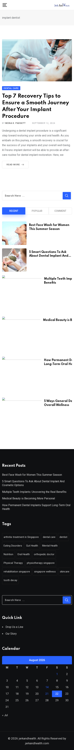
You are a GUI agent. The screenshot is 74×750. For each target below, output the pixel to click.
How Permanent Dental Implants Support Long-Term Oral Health (36, 507)
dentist (63, 537)
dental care (49, 537)
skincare (64, 571)
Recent (13, 211)
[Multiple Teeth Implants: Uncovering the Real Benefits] (21, 294)
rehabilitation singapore (17, 571)
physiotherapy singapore (41, 562)
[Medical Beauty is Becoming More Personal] (21, 334)
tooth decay (10, 580)
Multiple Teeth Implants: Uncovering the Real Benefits (34, 491)
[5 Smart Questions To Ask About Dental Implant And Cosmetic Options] (14, 260)
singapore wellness (45, 571)
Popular (37, 211)
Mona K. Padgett (15, 123)
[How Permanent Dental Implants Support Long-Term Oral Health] (21, 375)
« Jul (5, 715)
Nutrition (8, 554)
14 (47, 687)
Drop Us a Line (14, 627)
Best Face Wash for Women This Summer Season (32, 474)
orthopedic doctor (44, 554)
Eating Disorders (13, 545)
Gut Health (32, 545)
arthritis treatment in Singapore (21, 537)
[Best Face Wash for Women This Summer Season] (14, 233)
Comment (60, 211)
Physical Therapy (13, 562)
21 (47, 693)
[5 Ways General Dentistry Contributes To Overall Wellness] (21, 416)
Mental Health (50, 545)
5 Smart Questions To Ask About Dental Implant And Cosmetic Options (48, 255)
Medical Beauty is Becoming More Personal (28, 498)
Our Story (11, 633)
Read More (13, 164)
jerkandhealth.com (37, 743)
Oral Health (23, 554)
